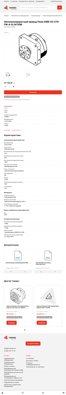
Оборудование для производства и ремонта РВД (13, 369)
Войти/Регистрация (56, 1)
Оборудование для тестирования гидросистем (13, 377)
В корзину (33, 92)
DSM (5, 112)
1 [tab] (24, 330)
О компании (14, 1)
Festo (5, 108)
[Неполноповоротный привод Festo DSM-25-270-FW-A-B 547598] (7, 74)
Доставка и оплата (32, 360)
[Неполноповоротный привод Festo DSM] (18, 255)
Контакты (6, 1)
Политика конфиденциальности (33, 363)
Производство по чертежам (26, 1)
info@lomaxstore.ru (10, 348)
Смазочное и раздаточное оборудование (12, 385)
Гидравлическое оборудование (9, 359)
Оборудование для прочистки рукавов (13, 373)
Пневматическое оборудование (9, 363)
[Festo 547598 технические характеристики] (48, 255)
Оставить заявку (33, 343)
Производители (40, 1)
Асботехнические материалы (13, 380)
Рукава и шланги (9, 366)
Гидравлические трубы (11, 382)
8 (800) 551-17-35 (9, 351)
